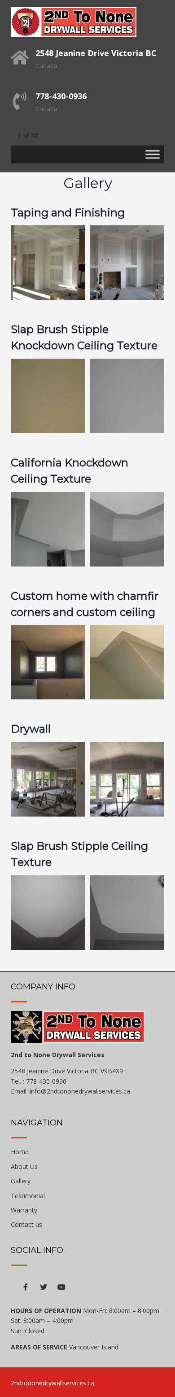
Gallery (21, 1181)
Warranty (24, 1210)
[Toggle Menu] (152, 154)
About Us (24, 1166)
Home (20, 1151)
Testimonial (28, 1195)
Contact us (26, 1224)
